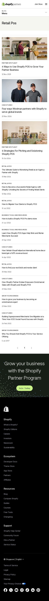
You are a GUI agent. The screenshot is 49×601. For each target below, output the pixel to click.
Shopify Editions (10, 429)
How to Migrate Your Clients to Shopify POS (19, 204)
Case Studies (7, 105)
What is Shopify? (11, 425)
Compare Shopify (11, 498)
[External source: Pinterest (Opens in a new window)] (38, 590)
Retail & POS (7, 166)
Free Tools (8, 512)
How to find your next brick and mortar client (19, 267)
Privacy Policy (10, 574)
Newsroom (8, 443)
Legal (6, 570)
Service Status (10, 544)
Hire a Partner (9, 540)
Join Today (24, 388)
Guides (6, 503)
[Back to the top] (6, 409)
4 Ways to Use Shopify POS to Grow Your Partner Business (23, 68)
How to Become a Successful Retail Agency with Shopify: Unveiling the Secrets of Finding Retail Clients (23, 188)
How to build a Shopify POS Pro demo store (19, 218)
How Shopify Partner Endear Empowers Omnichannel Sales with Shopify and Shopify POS (23, 283)
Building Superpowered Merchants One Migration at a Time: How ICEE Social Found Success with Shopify (23, 317)
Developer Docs (10, 461)
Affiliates (7, 480)
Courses (7, 508)
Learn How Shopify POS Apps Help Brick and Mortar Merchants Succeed (23, 234)
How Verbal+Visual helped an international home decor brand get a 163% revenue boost (23, 251)
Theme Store (9, 466)
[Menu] (46, 4)
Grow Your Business (10, 296)
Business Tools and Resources (14, 215)
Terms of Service (11, 565)
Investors (7, 438)
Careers (7, 434)
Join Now (39, 4)
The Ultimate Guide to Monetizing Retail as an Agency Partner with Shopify (23, 171)
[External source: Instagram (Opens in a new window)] (22, 590)
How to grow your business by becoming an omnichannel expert (19, 300)
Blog (6, 494)
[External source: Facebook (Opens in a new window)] (5, 590)
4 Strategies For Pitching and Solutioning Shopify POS (22, 152)
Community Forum (11, 535)
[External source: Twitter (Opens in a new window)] (11, 590)
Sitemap (7, 579)
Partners (7, 475)
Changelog (8, 517)
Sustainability (9, 447)
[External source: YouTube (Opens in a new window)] (16, 590)
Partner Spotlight (9, 63)
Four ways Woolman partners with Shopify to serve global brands (24, 110)
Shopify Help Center (12, 531)
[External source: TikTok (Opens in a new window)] (27, 590)
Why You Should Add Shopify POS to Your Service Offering (22, 335)
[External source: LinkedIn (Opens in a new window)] (33, 590)
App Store (8, 471)
